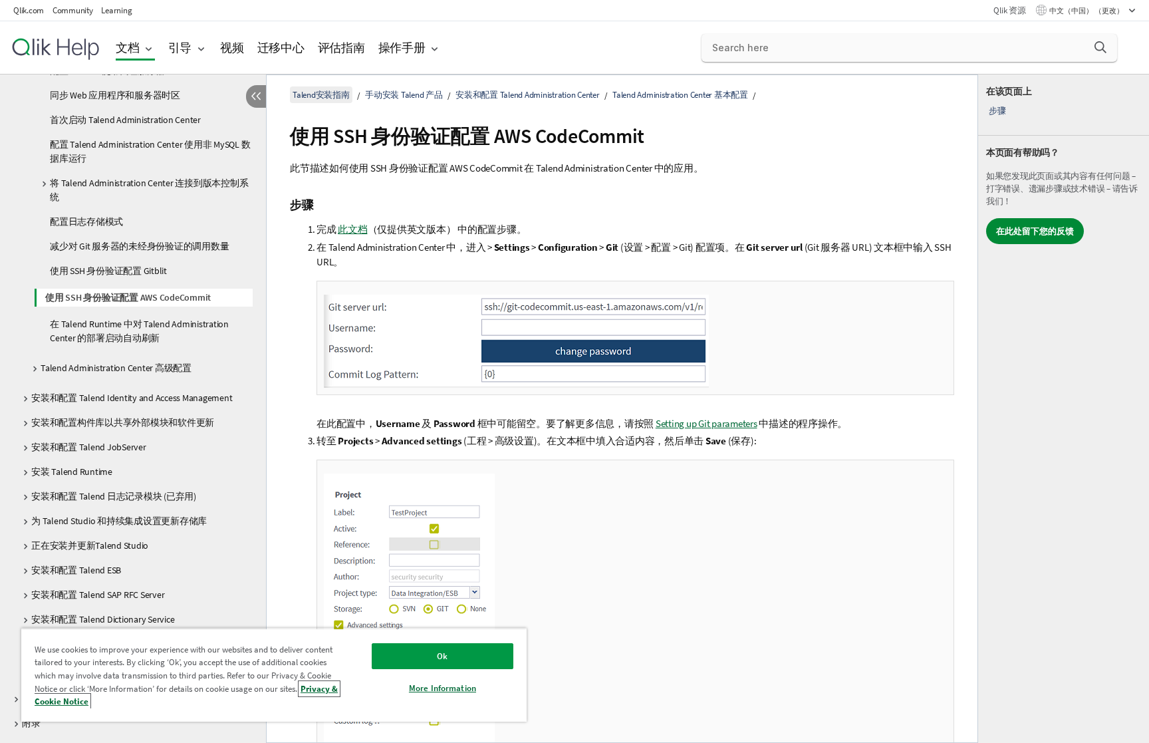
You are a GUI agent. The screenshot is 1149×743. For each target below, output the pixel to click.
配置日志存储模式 (86, 221)
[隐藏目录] (256, 96)
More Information (442, 688)
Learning (116, 10)
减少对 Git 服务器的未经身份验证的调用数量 (139, 246)
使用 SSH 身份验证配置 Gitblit (108, 271)
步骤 (997, 110)
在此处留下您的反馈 (1035, 231)
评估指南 (341, 47)
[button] (1100, 47)
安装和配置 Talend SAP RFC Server (97, 595)
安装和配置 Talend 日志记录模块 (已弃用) (113, 496)
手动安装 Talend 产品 (404, 94)
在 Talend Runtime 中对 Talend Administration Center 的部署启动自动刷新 (139, 331)
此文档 (352, 229)
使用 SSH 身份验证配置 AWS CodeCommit (128, 297)
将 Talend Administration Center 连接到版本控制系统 (149, 190)
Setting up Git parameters (706, 423)
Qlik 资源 (1009, 10)
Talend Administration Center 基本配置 (680, 94)
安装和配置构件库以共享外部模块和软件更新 (122, 422)
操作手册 (402, 47)
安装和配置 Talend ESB (76, 570)
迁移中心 (281, 47)
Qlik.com (28, 10)
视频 (232, 47)
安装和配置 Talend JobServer (88, 447)
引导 (180, 47)
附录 (31, 723)
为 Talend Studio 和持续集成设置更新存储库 (119, 521)
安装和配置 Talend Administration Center (527, 94)
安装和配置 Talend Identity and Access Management (131, 398)
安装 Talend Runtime (71, 472)
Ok (442, 656)
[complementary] (1063, 408)
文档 (128, 47)
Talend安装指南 (321, 94)
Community (73, 10)
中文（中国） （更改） (1087, 10)
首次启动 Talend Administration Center (125, 120)
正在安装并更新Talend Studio (89, 545)
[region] (274, 675)
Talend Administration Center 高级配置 (116, 368)
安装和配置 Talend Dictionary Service (102, 619)
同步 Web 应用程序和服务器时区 (115, 95)
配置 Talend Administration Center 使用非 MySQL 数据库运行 (150, 151)
